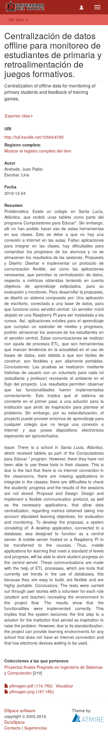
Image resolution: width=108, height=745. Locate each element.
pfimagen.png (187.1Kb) (31, 691)
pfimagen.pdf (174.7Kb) (30, 686)
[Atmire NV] (88, 717)
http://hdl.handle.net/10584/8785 (34, 137)
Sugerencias (35, 728)
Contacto (12, 728)
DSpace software (19, 710)
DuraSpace (14, 722)
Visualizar (64, 686)
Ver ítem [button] (17, 19)
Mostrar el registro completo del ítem (37, 151)
